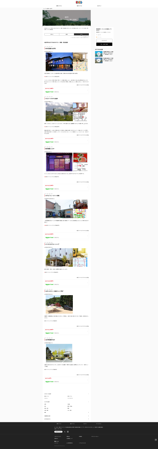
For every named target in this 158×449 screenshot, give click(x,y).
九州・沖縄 (69, 410)
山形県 (47, 8)
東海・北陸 (46, 408)
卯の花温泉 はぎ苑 (50, 48)
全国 (45, 404)
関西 (68, 408)
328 (57, 76)
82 (57, 225)
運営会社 (68, 436)
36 (56, 272)
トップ (44, 8)
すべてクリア (104, 40)
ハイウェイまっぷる (82, 442)
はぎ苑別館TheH (50, 340)
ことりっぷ (56, 442)
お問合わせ (56, 438)
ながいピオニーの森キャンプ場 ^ (54, 291)
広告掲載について (70, 438)
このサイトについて (57, 436)
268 (57, 126)
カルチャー (99, 5)
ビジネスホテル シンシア (52, 244)
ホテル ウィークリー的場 (52, 195)
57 (57, 176)
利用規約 (80, 436)
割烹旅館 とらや (49, 149)
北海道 (69, 404)
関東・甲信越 (70, 406)
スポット (51, 34)
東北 (45, 406)
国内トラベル (59, 5)
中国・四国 (46, 410)
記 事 (66, 34)
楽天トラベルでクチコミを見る (83, 85)
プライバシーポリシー (95, 436)
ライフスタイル (70, 398)
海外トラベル (79, 5)
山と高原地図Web (70, 442)
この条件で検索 (105, 44)
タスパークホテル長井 (51, 98)
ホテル (81, 34)
